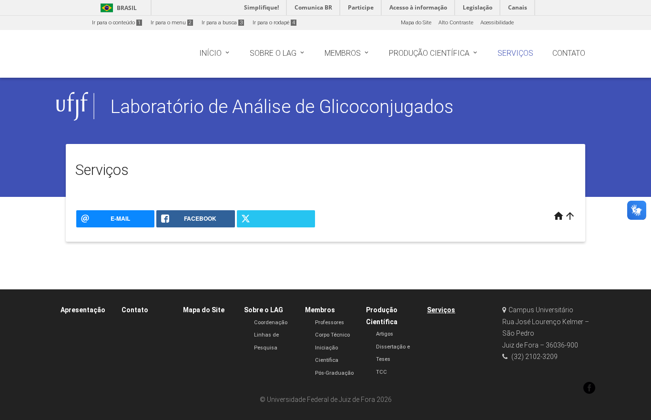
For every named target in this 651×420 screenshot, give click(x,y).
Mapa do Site (416, 23)
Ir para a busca (222, 23)
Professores (329, 322)
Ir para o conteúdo (116, 23)
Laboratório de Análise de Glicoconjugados (282, 106)
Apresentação (83, 310)
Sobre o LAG (263, 310)
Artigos (384, 334)
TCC (381, 372)
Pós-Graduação (334, 373)
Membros (320, 310)
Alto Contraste (455, 23)
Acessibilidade (497, 23)
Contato (135, 310)
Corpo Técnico (332, 335)
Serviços (441, 310)
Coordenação (270, 322)
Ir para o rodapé (274, 23)
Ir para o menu (171, 23)
